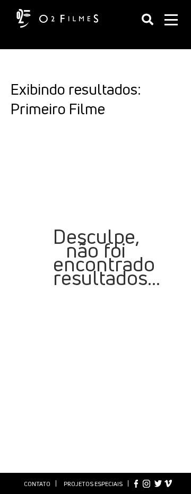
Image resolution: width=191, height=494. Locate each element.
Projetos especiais (93, 484)
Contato (37, 484)
